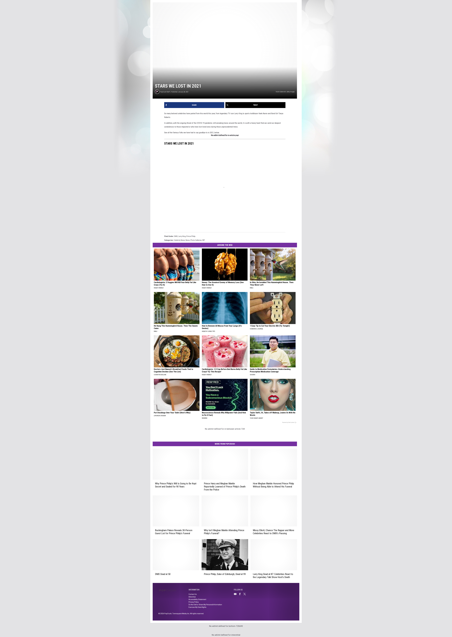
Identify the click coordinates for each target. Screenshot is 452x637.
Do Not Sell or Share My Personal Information (205, 605)
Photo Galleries (196, 240)
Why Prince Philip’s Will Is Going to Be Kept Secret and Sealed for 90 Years (175, 485)
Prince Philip (190, 236)
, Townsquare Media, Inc (180, 614)
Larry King (182, 236)
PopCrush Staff (165, 92)
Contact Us (193, 594)
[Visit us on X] (245, 594)
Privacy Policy (194, 602)
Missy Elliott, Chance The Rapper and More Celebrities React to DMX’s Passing (273, 532)
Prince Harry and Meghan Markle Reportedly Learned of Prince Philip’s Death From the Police (225, 486)
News (188, 240)
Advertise (192, 597)
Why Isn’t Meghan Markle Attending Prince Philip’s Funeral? (224, 532)
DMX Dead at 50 (162, 574)
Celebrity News (179, 240)
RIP (203, 240)
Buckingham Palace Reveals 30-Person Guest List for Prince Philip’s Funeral (173, 532)
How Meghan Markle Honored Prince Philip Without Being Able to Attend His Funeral (273, 485)
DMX (176, 236)
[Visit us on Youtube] (236, 594)
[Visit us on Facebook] (240, 594)
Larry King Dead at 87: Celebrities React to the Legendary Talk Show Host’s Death (273, 576)
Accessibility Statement (197, 599)
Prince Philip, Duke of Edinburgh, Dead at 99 (225, 574)
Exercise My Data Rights (197, 607)
